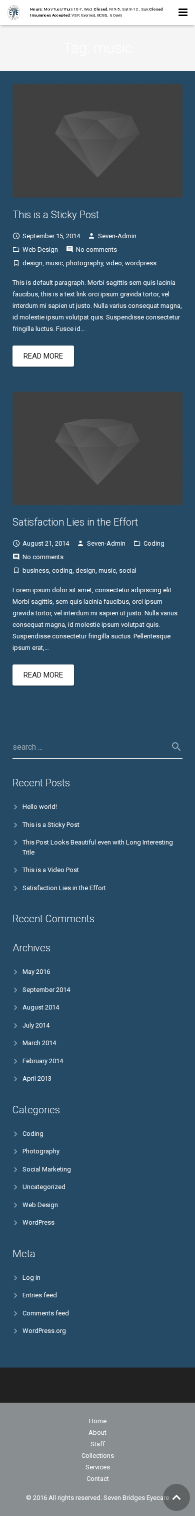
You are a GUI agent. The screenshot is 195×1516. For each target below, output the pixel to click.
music (54, 263)
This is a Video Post (50, 870)
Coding (154, 543)
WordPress (38, 1222)
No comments (96, 249)
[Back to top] (176, 1497)
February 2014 (42, 1061)
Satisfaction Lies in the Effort (75, 522)
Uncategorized (44, 1187)
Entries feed (39, 1295)
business (35, 570)
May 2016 (36, 971)
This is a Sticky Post (55, 215)
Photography (41, 1151)
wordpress (140, 263)
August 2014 (40, 1007)
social (127, 570)
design (32, 263)
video (114, 263)
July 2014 (36, 1025)
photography (84, 263)
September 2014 (46, 989)
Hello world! (39, 806)
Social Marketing (46, 1169)
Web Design (40, 249)
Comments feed (45, 1313)
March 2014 (39, 1043)
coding (62, 570)
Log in (31, 1277)
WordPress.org (44, 1330)
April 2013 (37, 1078)
